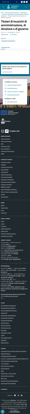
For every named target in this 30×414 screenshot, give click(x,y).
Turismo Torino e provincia (7, 376)
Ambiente (3, 165)
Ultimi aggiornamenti (6, 338)
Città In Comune (20, 404)
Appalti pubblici (5, 170)
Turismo (3, 194)
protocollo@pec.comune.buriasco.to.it (13, 250)
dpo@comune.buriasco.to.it (11, 296)
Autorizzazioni (4, 172)
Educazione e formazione (7, 179)
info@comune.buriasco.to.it (11, 252)
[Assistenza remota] (26, 404)
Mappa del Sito (5, 343)
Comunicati (4, 213)
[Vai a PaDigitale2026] (10, 131)
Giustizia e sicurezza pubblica (8, 182)
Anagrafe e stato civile (6, 167)
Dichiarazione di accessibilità (8, 308)
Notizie (2, 205)
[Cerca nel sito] (26, 7)
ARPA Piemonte (5, 368)
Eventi (2, 221)
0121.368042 (6, 244)
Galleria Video (4, 231)
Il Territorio (3, 226)
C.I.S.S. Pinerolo (5, 364)
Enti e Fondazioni (5, 149)
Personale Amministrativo (7, 151)
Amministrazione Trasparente (12, 12)
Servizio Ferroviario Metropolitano (9, 381)
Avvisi (2, 210)
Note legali (3, 330)
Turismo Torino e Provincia (7, 366)
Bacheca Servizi (5, 323)
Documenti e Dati (5, 146)
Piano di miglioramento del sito (9, 310)
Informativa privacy (6, 328)
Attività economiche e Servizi (8, 234)
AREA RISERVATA (15, 412)
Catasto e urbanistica (6, 175)
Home (2, 12)
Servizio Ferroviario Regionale (8, 383)
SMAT (2, 371)
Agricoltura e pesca (6, 162)
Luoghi (2, 224)
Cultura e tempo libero (6, 177)
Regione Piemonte (5, 2)
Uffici (2, 144)
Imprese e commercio (6, 184)
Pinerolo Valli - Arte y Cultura (8, 373)
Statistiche (3, 340)
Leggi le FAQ (4, 313)
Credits (2, 335)
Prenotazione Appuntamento (8, 315)
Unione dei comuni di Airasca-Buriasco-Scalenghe (13, 351)
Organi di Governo (5, 139)
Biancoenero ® (12, 408)
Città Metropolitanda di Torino (8, 356)
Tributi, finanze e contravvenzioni (9, 192)
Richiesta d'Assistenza (6, 320)
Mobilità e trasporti (6, 187)
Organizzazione (23, 12)
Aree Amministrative (6, 141)
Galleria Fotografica (6, 229)
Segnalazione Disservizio (7, 318)
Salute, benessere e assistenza (9, 189)
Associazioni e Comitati (7, 236)
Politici (2, 154)
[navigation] (3, 7)
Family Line (4, 378)
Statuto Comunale (5, 325)
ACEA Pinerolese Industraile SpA (9, 361)
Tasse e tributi (4, 208)
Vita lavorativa (4, 197)
